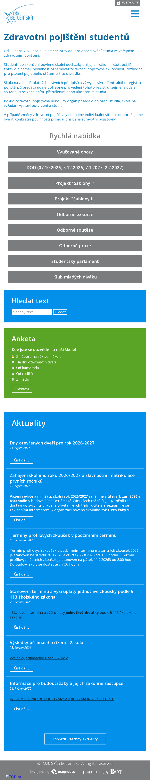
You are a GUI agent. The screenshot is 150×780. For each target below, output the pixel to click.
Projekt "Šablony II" (75, 199)
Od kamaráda (27, 367)
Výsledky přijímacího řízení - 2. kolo (46, 642)
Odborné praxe (75, 245)
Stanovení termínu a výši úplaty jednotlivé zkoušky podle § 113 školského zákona (71, 594)
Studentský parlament (75, 261)
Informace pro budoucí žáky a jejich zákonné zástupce (66, 683)
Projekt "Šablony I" (75, 183)
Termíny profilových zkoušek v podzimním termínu (63, 535)
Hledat (60, 312)
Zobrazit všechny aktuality (75, 739)
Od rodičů (24, 373)
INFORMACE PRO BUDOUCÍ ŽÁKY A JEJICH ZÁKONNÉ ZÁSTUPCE (62, 698)
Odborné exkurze (75, 214)
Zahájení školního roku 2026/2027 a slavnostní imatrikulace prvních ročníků (72, 478)
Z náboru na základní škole (38, 356)
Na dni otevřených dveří (35, 362)
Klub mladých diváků (75, 277)
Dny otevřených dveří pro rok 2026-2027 (52, 443)
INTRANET (130, 2)
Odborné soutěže (75, 230)
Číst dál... (21, 460)
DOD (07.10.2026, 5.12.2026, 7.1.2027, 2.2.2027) (75, 167)
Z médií (22, 379)
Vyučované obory (75, 152)
